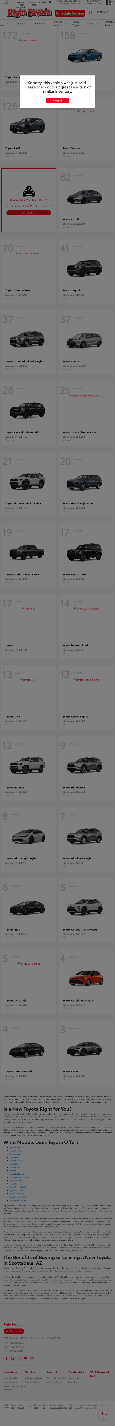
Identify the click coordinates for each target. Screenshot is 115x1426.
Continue (57, 100)
